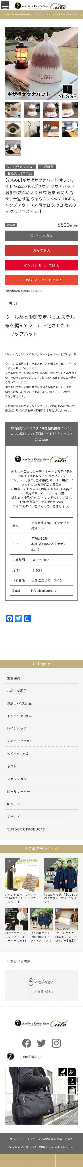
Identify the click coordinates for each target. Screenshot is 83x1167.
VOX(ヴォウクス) (20, 166)
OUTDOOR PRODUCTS (26, 829)
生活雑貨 (47, 166)
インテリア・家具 (19, 716)
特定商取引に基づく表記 (57, 1139)
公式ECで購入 (41, 235)
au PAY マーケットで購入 (41, 280)
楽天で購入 (41, 250)
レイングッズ (17, 728)
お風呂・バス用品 (19, 173)
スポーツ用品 (17, 690)
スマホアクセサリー (22, 741)
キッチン (13, 804)
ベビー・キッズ (18, 753)
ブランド (13, 816)
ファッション (17, 779)
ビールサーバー (18, 791)
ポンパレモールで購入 (41, 265)
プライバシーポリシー (24, 1139)
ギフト (12, 766)
